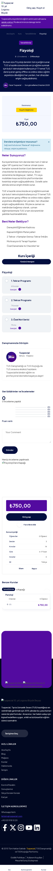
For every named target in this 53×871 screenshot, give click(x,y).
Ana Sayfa (11, 34)
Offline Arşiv (35, 57)
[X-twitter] (12, 827)
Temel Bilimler (30, 34)
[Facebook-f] (4, 827)
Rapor (34, 569)
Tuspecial (17, 85)
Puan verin (7, 421)
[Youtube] (28, 827)
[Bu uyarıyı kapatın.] (50, 19)
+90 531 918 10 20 (9, 820)
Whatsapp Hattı (8, 812)
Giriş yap (26, 517)
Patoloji (9, 595)
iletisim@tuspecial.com (11, 816)
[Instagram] (20, 827)
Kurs (20, 34)
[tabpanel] (26, 193)
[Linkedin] (36, 827)
